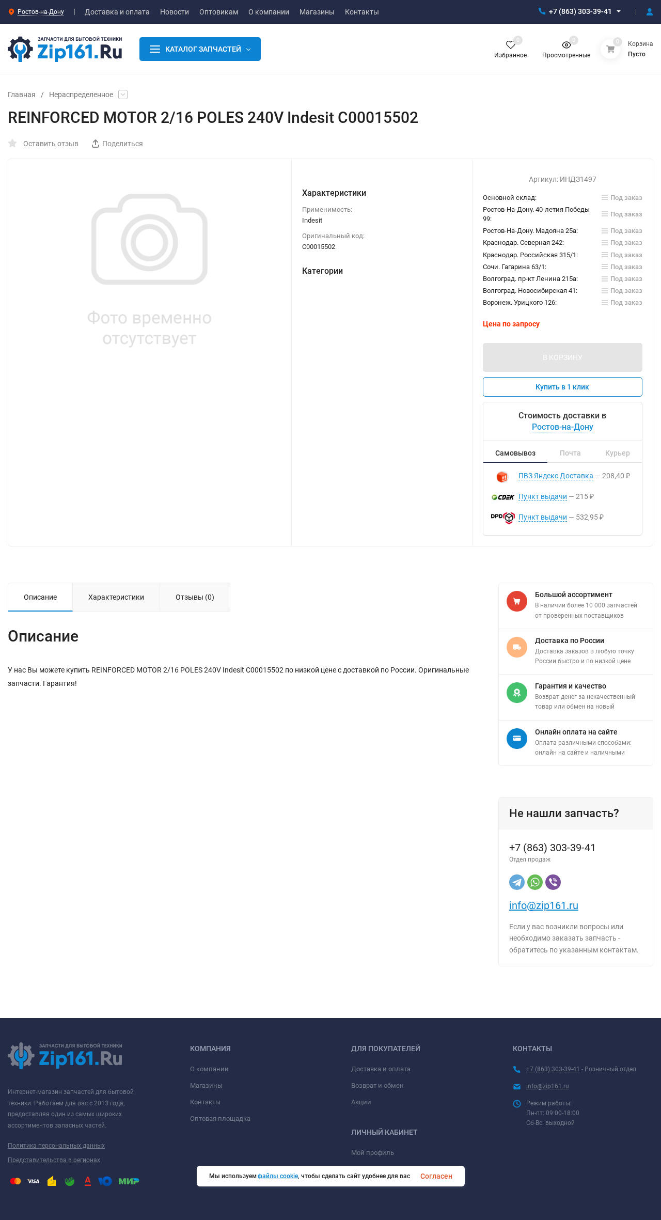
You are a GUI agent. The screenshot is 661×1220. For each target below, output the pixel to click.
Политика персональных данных (56, 1145)
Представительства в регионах (54, 1160)
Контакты (205, 1102)
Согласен (436, 1176)
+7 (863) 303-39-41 (580, 11)
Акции (361, 1102)
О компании (209, 1069)
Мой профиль (372, 1152)
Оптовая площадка (220, 1118)
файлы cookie (278, 1176)
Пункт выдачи (542, 496)
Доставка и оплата (381, 1069)
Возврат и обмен (377, 1085)
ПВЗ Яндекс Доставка (555, 476)
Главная (22, 94)
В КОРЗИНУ (563, 357)
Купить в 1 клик (562, 387)
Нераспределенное (81, 94)
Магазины (206, 1085)
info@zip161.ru (543, 905)
